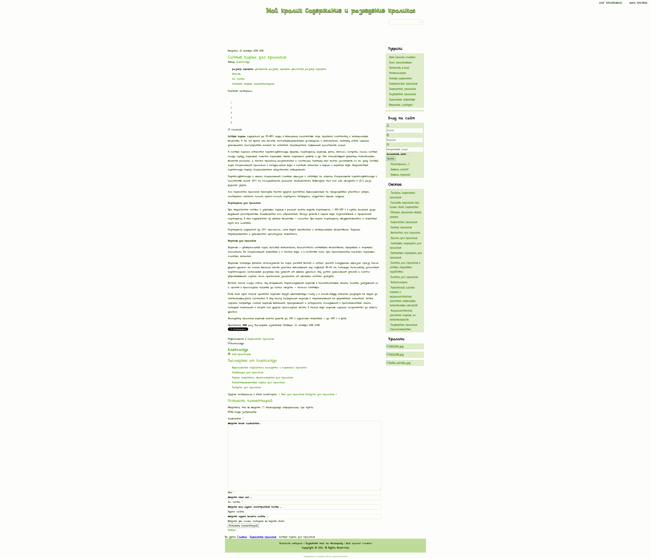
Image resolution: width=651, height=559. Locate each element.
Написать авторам (291, 543)
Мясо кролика (638, 3)
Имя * (231, 492)
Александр (243, 62)
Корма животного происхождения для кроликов (262, 377)
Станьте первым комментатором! (253, 84)
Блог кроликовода (610, 3)
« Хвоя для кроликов (291, 394)
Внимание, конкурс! (401, 104)
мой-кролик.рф (241, 354)
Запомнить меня (396, 154)
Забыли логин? (400, 169)
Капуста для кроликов (246, 387)
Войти (391, 159)
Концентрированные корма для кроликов (258, 382)
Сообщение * (235, 418)
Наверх (232, 530)
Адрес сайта (236, 511)
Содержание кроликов (403, 83)
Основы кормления (400, 78)
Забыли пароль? (400, 174)
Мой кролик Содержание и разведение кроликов (340, 10)
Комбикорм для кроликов (247, 372)
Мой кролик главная (402, 57)
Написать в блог (399, 67)
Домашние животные (402, 99)
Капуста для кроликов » (321, 394)
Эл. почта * (235, 502)
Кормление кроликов (261, 339)
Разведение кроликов (402, 94)
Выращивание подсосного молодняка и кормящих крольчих (269, 367)
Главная (242, 537)
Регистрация (399, 164)
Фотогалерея (397, 73)
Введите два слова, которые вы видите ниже (256, 521)
